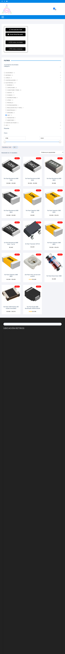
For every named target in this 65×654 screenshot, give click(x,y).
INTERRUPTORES (11, 97)
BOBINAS (9, 85)
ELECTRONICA (9, 82)
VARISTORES (10, 120)
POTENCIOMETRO (12, 105)
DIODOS (9, 92)
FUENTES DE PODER (11, 122)
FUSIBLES (9, 95)
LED (7, 125)
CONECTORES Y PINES (13, 90)
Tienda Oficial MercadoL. (16, 34)
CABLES (8, 77)
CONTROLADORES (11, 80)
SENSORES (10, 112)
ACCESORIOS (9, 72)
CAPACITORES (11, 87)
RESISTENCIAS (11, 110)
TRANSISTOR (10, 117)
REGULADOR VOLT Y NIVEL (14, 107)
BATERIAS (8, 75)
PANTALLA (10, 102)
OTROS (9, 100)
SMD (8, 115)
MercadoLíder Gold (16, 29)
